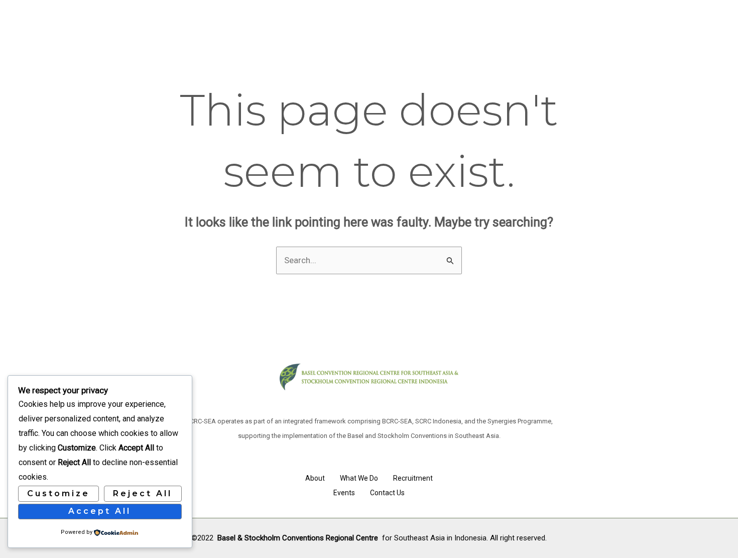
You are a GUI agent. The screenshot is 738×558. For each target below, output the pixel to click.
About (315, 478)
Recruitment (413, 478)
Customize (58, 493)
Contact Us (387, 493)
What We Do (359, 478)
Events (344, 493)
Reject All (142, 493)
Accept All (99, 511)
